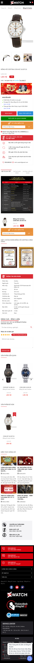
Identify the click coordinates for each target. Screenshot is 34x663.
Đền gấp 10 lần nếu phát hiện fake (18, 152)
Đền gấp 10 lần (14, 534)
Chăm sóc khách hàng (9, 569)
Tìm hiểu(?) (22, 80)
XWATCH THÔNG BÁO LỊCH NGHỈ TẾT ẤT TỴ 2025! (7, 497)
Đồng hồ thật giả (15, 526)
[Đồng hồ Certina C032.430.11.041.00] (25, 373)
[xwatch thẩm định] (17, 605)
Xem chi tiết (7, 104)
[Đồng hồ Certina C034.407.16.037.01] (9, 421)
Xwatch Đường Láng (8, 642)
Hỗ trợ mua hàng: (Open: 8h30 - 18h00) (25, 655)
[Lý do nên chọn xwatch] (17, 194)
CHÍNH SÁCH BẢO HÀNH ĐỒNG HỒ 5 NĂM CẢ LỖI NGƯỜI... (8, 469)
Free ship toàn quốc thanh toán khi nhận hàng (20, 157)
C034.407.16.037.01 (9, 437)
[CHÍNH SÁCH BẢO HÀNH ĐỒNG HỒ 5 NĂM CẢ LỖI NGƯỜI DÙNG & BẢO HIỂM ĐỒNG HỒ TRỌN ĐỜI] (9, 460)
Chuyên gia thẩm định (16, 524)
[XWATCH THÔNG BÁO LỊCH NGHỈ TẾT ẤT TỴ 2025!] (9, 489)
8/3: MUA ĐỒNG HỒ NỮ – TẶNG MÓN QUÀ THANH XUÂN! (25, 469)
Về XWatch (5, 573)
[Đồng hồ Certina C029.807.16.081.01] (9, 373)
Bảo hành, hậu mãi (15, 531)
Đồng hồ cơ (27, 581)
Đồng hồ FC (4, 581)
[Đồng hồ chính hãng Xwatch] (17, 2)
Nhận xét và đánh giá (7, 331)
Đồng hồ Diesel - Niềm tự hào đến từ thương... (25, 497)
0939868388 (7, 650)
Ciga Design (20, 581)
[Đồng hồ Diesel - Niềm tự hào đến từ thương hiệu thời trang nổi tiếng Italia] (25, 489)
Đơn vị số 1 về (14, 529)
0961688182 (8, 162)
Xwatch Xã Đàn (23, 642)
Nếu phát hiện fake (15, 536)
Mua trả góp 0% (25, 113)
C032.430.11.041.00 (25, 388)
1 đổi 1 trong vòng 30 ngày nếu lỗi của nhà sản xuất (19, 147)
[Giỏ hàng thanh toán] (30, 2)
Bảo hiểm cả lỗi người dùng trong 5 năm (20, 142)
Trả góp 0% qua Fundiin (17, 118)
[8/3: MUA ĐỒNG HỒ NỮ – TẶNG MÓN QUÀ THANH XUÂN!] (25, 460)
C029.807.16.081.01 (9, 388)
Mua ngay (8, 113)
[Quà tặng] (16, 89)
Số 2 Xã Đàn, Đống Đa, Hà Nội (9, 655)
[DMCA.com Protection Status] (23, 616)
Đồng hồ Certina (12, 581)
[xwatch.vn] (17, 595)
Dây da (2, 583)
